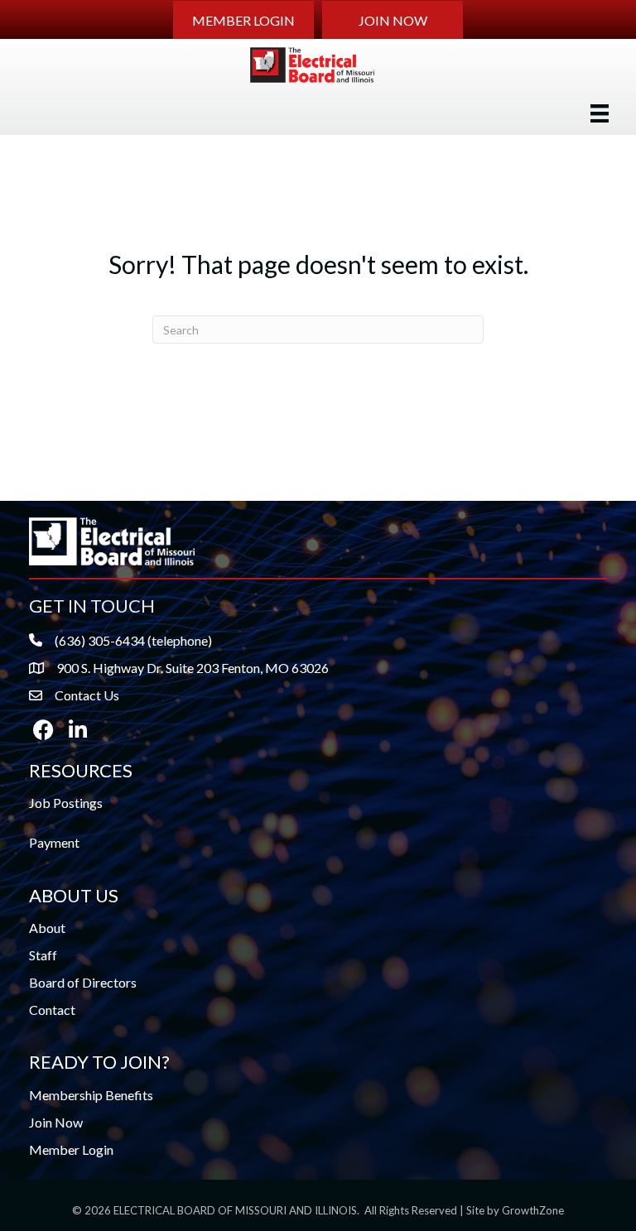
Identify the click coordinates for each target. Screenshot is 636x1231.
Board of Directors (83, 982)
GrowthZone (533, 1210)
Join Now (56, 1122)
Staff (43, 955)
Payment (54, 842)
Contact (52, 1009)
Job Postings (66, 802)
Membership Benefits (91, 1095)
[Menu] (600, 113)
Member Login (71, 1149)
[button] (243, 20)
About (47, 927)
